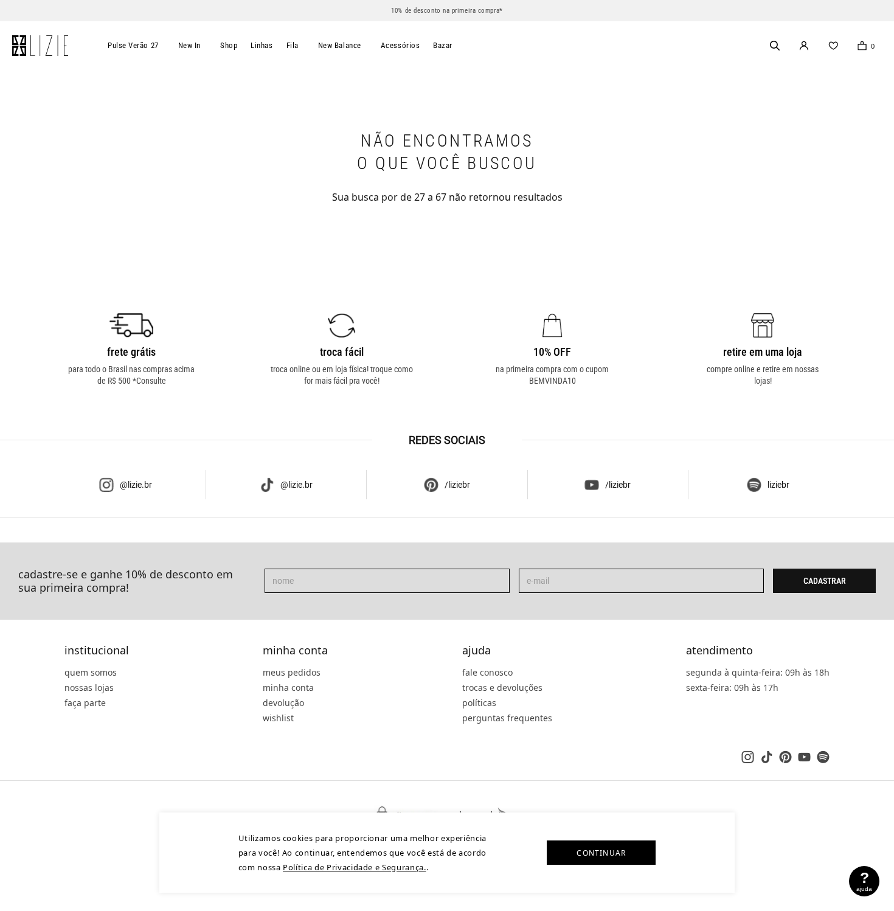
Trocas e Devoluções (502, 687)
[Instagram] (747, 756)
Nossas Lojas (89, 687)
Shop (228, 45)
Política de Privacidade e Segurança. (354, 867)
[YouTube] (804, 756)
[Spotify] (823, 756)
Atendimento (719, 650)
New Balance (339, 45)
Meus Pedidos (292, 672)
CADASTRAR (824, 581)
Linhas (261, 45)
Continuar (601, 853)
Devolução (283, 702)
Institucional (96, 650)
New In (189, 45)
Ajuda (476, 650)
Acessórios (400, 45)
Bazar (442, 45)
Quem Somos (90, 672)
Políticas (479, 702)
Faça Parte (85, 702)
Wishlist (278, 718)
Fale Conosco (487, 672)
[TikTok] (766, 756)
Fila (292, 45)
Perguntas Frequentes (507, 718)
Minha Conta (295, 650)
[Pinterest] (785, 756)
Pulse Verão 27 (133, 45)
